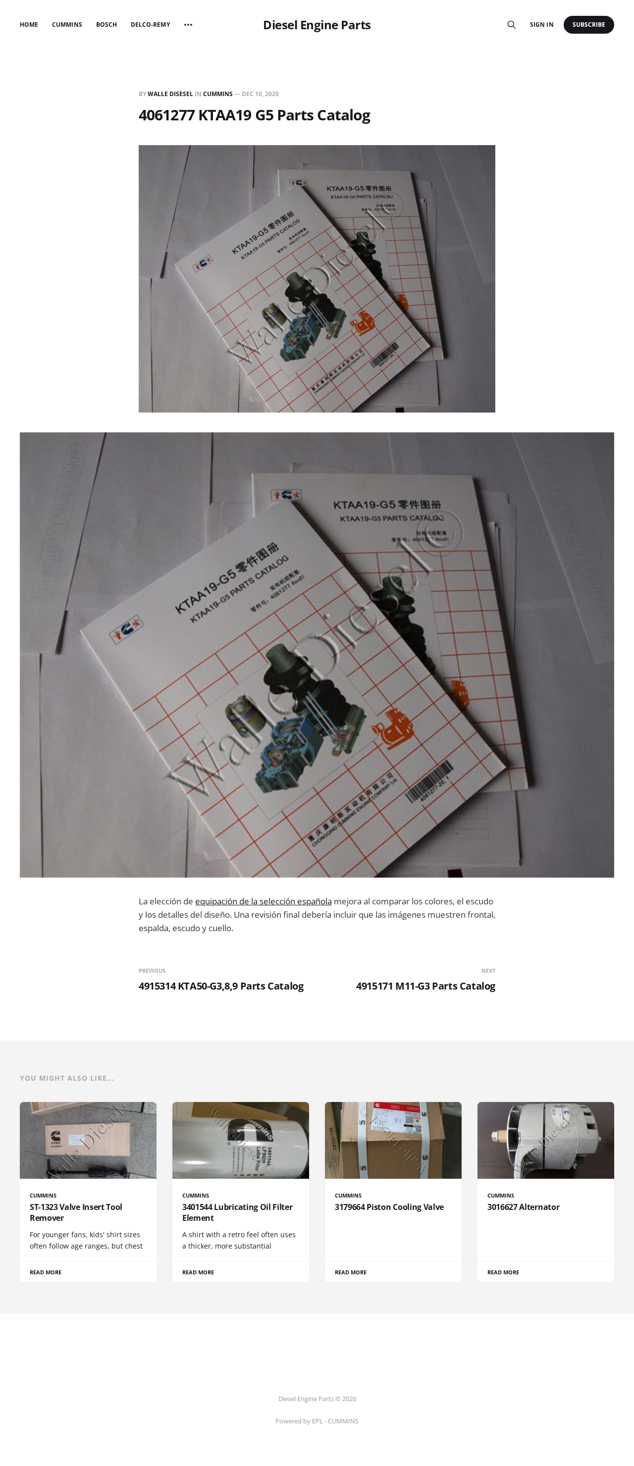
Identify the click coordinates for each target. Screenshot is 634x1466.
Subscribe (589, 24)
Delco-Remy (150, 24)
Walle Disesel (170, 94)
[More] (188, 24)
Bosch (106, 24)
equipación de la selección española (263, 901)
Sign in (541, 24)
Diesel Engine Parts (317, 25)
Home (29, 24)
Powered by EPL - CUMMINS (317, 1420)
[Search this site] (511, 24)
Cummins (67, 24)
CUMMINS (218, 94)
